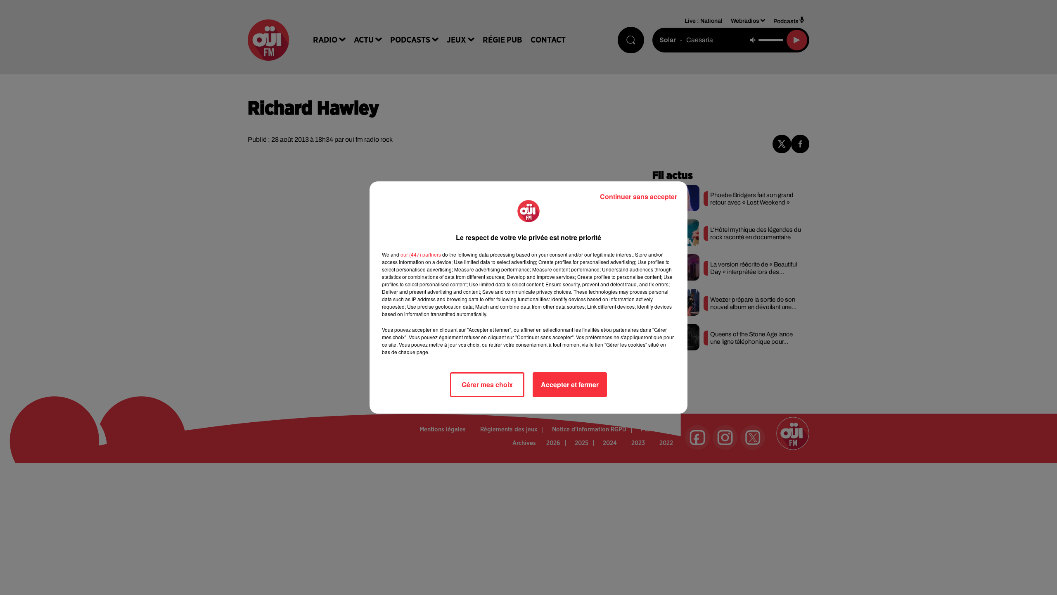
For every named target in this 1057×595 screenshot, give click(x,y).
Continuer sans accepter (638, 196)
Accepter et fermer (570, 384)
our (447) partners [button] (421, 254)
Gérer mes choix (487, 384)
